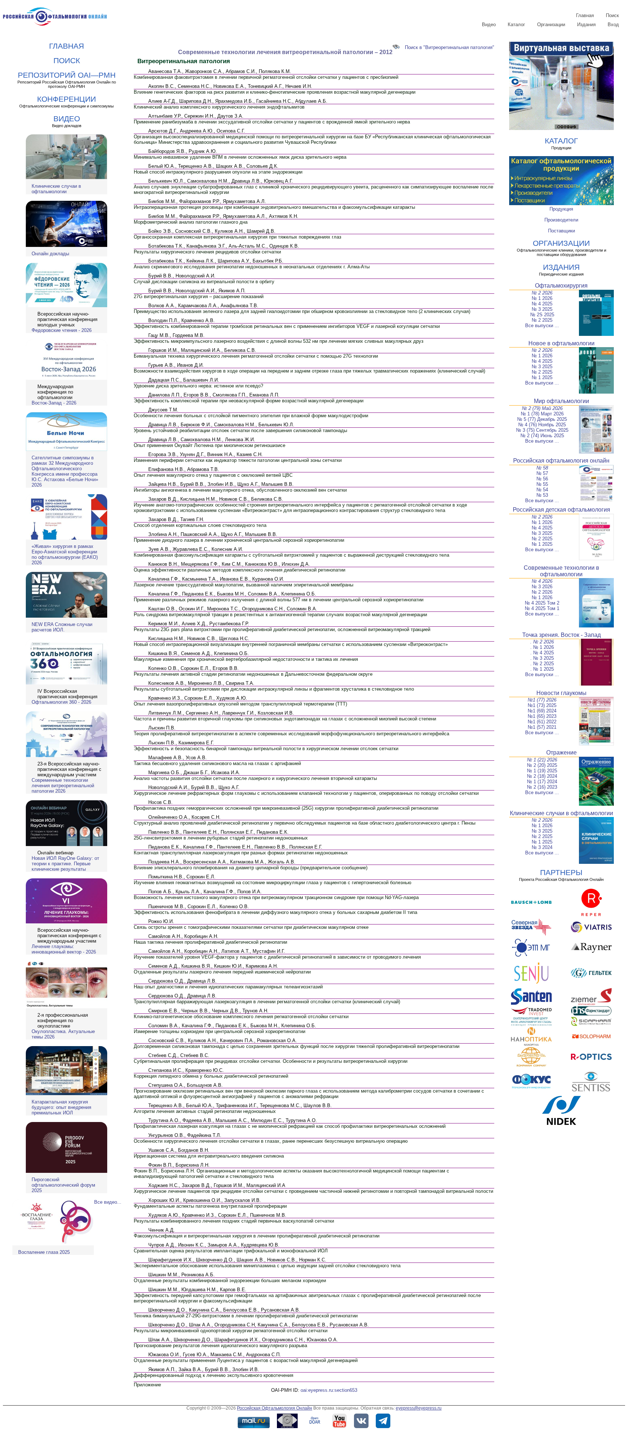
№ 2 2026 (542, 293)
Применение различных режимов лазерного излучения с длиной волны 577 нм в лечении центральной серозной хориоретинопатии (278, 599)
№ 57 (542, 473)
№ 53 (542, 495)
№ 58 (542, 468)
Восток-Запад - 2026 (54, 403)
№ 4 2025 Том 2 (542, 603)
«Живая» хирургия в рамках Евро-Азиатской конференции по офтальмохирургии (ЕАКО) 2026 (65, 554)
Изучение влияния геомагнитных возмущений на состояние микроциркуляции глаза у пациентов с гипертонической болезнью (272, 882)
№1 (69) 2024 (542, 711)
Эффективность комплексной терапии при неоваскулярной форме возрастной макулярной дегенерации (248, 400)
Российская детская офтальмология (561, 510)
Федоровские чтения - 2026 (62, 330)
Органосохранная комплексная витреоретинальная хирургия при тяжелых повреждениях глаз (237, 237)
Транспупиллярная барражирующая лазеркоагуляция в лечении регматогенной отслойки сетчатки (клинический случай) (267, 1001)
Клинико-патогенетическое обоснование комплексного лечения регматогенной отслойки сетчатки (241, 1016)
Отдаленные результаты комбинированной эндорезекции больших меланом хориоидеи (230, 1280)
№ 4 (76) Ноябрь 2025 (542, 424)
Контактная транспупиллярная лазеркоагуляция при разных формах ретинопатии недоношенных (241, 852)
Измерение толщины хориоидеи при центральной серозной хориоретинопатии (219, 1031)
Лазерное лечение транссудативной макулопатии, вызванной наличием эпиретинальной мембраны (243, 585)
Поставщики (561, 230)
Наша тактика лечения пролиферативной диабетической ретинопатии (210, 942)
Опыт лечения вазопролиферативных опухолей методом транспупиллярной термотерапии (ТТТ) (240, 704)
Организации (551, 24)
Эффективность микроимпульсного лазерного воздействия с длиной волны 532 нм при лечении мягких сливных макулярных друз (278, 341)
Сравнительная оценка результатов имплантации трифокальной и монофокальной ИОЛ (231, 1250)
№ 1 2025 (542, 377)
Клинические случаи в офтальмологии (56, 188)
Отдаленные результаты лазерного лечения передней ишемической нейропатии (222, 972)
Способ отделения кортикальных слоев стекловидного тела (200, 525)
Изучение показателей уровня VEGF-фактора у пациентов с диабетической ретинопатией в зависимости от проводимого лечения (277, 957)
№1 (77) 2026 (542, 700)
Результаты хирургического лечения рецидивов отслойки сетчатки (207, 252)
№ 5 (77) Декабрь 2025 (542, 419)
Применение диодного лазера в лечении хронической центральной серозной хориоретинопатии (239, 540)
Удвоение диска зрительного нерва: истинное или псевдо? (198, 386)
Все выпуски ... (542, 325)
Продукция (561, 209)
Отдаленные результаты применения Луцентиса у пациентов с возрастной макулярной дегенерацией (246, 1360)
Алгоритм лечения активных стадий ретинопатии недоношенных (205, 1111)
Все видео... (107, 1202)
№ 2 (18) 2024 (542, 776)
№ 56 (542, 478)
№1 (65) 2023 (542, 716)
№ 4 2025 (542, 303)
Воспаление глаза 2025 (44, 1252)
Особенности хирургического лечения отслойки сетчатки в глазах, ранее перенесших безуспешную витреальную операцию (271, 1141)
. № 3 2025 (542, 658)
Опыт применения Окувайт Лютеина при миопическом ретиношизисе (209, 445)
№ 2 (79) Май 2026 (542, 408)
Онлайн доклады (50, 253)
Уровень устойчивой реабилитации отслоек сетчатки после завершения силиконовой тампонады (240, 430)
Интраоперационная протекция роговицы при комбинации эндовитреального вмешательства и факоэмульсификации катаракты (274, 207)
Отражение (561, 752)
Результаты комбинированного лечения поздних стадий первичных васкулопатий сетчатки (234, 1221)
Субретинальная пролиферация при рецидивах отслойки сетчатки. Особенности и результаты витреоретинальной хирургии (270, 1061)
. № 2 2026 (542, 642)
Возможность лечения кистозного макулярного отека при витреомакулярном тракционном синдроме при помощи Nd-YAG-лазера (276, 897)
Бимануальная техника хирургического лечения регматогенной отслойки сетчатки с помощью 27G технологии (256, 356)
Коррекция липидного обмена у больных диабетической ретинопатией (211, 1076)
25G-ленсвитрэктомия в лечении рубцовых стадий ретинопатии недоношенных (221, 838)
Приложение (147, 1384)
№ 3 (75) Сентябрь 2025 (542, 430)
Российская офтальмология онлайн (561, 461)
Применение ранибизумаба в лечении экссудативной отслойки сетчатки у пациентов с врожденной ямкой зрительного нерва (272, 122)
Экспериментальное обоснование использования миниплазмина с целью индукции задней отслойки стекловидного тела (267, 1265)
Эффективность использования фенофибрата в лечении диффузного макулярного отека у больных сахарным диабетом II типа (275, 912)
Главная (585, 15)
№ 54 (542, 489)
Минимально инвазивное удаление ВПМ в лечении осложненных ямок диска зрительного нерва (240, 157)
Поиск (612, 15)
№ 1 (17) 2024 (542, 781)
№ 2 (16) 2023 (542, 787)
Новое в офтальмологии (561, 343)
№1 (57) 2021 (542, 727)
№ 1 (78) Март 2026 (542, 413)
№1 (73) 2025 (542, 705)
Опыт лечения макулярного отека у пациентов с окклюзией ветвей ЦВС (213, 475)
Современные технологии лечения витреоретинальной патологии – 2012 (285, 52)
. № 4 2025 (542, 652)
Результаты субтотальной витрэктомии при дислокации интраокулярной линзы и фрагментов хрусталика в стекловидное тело (274, 689)
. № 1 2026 (542, 647)
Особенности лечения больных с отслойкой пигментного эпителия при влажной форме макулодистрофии (251, 415)
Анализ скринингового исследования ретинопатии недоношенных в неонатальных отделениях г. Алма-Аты (252, 266)
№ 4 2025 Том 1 (542, 608)
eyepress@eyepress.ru (419, 1408)
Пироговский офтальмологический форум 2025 (63, 1185)
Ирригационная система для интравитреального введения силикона (209, 1156)
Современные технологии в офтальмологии (561, 571)
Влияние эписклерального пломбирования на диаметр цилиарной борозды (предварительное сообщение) (250, 867)
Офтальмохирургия (561, 285)
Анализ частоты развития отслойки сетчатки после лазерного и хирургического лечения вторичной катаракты (255, 778)
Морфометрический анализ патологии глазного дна (190, 222)
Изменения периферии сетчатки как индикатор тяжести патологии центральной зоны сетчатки (238, 460)
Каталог (516, 24)
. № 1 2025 (542, 669)
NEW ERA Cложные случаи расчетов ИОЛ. (62, 627)
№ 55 (542, 484)
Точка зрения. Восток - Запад (561, 635)
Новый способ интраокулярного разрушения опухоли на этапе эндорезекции (218, 172)
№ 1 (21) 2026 (542, 760)
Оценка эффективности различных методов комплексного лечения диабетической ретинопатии (239, 570)
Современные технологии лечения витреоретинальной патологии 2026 (63, 785)
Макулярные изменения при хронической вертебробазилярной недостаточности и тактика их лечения (246, 659)
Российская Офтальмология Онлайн (274, 1408)
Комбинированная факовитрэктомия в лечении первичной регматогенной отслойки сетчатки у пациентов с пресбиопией (266, 77)
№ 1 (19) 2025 (542, 770)
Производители (561, 220)
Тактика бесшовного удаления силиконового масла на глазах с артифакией (217, 763)
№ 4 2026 (542, 581)
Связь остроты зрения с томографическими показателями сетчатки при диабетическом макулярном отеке (251, 927)
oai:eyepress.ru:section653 (329, 1390)
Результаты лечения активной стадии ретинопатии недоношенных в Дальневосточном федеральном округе (253, 674)
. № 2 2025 (542, 663)
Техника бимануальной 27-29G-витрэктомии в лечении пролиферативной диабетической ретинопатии (246, 1315)
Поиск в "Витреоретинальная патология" (449, 47)
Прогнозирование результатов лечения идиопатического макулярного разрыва (220, 1345)
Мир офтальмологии (561, 401)
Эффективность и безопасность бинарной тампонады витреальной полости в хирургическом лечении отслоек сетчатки (266, 748)
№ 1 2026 (542, 298)
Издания (586, 24)
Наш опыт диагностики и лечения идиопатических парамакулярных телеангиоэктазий (228, 986)
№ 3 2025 (542, 309)
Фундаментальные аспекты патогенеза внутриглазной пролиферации (210, 1206)
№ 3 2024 (542, 847)
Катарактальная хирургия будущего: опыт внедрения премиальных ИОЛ (61, 1107)
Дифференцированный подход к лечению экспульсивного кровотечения (213, 1375)
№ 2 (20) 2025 (542, 765)
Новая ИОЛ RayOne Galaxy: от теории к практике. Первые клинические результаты (65, 863)
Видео (489, 24)
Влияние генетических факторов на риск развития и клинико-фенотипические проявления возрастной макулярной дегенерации (274, 92)
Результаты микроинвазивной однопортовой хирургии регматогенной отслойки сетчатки (230, 1330)
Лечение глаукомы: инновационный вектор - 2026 (64, 949)
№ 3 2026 (542, 586)
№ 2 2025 (542, 320)
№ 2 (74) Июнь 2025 (542, 435)
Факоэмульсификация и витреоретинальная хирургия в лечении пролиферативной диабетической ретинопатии (256, 1236)
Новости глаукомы (561, 693)
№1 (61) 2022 (542, 721)
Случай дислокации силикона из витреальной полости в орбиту (204, 281)
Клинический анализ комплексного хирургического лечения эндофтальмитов (219, 107)
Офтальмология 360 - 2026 (61, 702)
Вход (613, 24)
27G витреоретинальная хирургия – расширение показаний (198, 296)
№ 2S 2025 (542, 314)
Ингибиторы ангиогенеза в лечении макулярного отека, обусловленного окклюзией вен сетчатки (240, 490)
